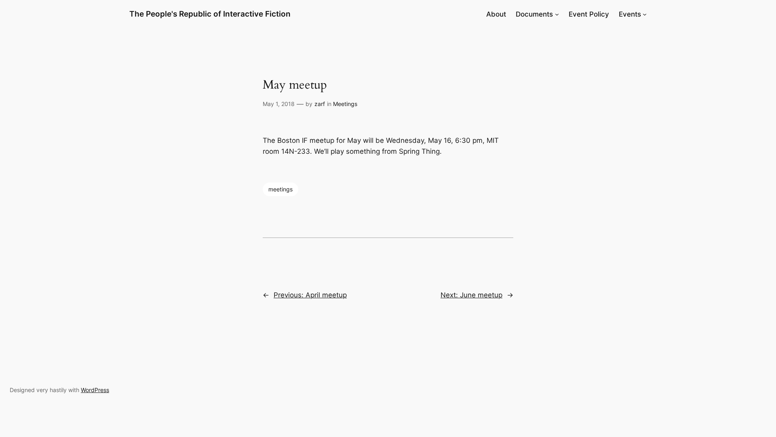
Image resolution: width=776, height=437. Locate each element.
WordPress (95, 389)
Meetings (345, 103)
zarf (319, 103)
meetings (280, 189)
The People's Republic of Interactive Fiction (210, 14)
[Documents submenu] (557, 14)
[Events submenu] (645, 14)
